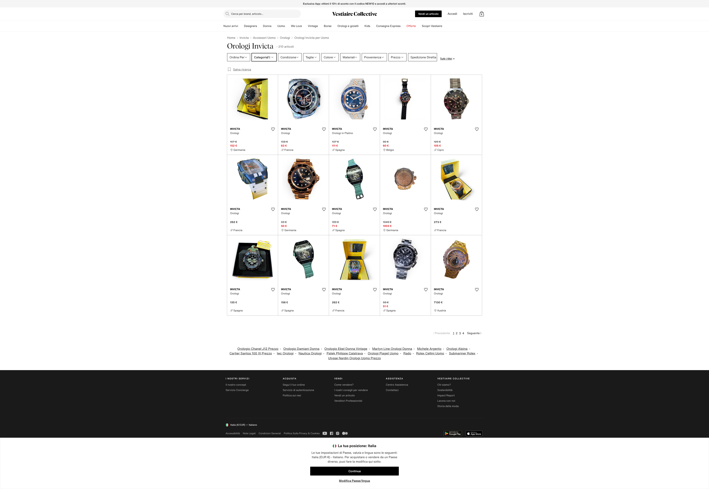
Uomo (281, 26)
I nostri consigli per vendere (351, 390)
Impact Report (446, 395)
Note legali (249, 433)
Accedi (452, 14)
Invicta (244, 37)
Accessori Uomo (264, 37)
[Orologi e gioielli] (361, 26)
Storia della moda (448, 406)
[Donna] (274, 26)
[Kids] (373, 26)
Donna (267, 26)
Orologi (285, 37)
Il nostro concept (236, 385)
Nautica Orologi (310, 353)
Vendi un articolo (428, 14)
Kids (367, 26)
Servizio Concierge (237, 390)
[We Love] (304, 26)
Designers (250, 26)
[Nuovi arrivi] (240, 26)
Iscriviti (468, 14)
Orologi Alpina (456, 348)
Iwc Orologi (285, 353)
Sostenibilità (445, 390)
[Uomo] (288, 26)
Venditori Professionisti (348, 401)
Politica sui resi (292, 395)
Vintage (313, 26)
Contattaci (392, 390)
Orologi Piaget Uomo (383, 353)
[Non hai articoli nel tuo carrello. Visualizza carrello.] (481, 13)
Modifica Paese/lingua (354, 480)
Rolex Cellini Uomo (430, 353)
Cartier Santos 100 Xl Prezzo (251, 353)
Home (231, 37)
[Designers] (259, 26)
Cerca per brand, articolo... (247, 14)
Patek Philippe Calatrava (345, 353)
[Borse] (334, 26)
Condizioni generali (270, 433)
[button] (481, 13)
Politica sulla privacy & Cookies (302, 433)
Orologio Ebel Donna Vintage (345, 348)
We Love (296, 26)
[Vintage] (320, 26)
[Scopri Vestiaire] (445, 26)
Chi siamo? (444, 385)
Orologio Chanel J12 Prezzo (257, 348)
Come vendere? (343, 385)
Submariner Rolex (462, 353)
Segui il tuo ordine (294, 385)
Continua (354, 471)
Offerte (411, 26)
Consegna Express (388, 26)
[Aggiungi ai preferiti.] (273, 129)
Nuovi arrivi (230, 26)
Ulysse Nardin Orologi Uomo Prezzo (354, 358)
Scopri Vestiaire (432, 26)
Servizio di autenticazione (298, 390)
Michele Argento (429, 348)
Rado (407, 353)
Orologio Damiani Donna (301, 348)
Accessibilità (233, 433)
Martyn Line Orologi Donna (392, 348)
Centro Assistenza (397, 385)
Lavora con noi (446, 401)
